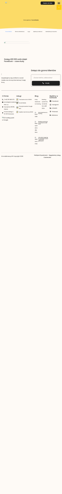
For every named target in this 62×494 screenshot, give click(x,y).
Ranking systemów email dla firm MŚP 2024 (45, 104)
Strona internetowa (19, 31)
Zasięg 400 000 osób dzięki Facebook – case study (15, 60)
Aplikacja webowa (37, 31)
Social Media (8, 31)
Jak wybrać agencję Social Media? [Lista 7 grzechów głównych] (43, 139)
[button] (59, 3)
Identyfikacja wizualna (51, 31)
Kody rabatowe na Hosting (38, 102)
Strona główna (27, 20)
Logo (29, 31)
